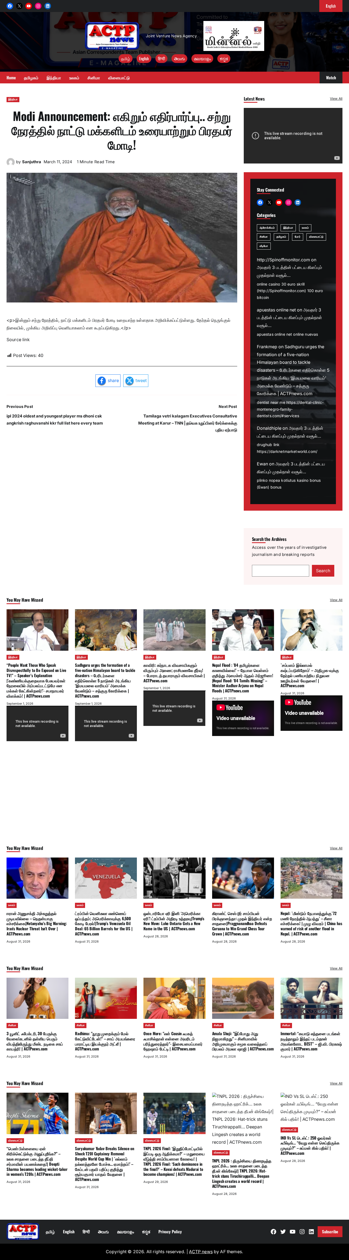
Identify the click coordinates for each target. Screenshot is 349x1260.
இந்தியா (13, 99)
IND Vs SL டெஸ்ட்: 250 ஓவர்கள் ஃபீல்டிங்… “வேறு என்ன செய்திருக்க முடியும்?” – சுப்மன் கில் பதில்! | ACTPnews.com (310, 1145)
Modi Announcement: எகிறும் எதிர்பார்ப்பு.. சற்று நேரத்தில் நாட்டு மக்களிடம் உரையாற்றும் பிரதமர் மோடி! (121, 130)
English (144, 58)
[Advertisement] (174, 800)
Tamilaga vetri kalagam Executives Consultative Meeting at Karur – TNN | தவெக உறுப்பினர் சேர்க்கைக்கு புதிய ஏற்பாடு (187, 423)
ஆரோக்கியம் (267, 227)
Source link (18, 339)
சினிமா (264, 236)
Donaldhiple (269, 428)
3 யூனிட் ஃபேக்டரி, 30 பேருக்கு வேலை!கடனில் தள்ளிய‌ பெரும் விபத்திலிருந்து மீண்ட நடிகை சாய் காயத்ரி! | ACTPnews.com (35, 1041)
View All (336, 98)
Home (11, 77)
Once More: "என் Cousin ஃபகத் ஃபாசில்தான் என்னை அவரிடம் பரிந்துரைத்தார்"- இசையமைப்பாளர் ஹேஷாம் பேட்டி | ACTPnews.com (172, 1041)
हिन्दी (161, 58)
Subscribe (330, 1231)
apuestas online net (276, 310)
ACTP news (200, 1251)
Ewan (262, 464)
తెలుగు (179, 58)
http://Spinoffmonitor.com (283, 259)
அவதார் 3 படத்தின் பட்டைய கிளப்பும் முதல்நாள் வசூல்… (289, 317)
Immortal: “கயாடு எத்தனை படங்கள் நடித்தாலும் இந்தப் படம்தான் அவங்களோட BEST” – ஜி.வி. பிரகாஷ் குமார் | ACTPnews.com (311, 1041)
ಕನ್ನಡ (224, 58)
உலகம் (305, 227)
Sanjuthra (31, 161)
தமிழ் (125, 58)
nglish (331, 6)
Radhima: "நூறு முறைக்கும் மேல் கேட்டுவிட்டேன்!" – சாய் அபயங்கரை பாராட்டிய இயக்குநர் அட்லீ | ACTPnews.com (105, 1041)
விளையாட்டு (316, 236)
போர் (297, 236)
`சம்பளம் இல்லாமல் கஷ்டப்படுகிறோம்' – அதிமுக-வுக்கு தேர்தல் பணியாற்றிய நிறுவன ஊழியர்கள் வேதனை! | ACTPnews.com (310, 675)
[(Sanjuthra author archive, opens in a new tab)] (11, 164)
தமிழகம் (281, 236)
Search (323, 570)
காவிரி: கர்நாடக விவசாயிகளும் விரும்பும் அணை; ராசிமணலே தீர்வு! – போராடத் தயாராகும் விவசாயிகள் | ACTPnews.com (174, 672)
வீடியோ (264, 246)
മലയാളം (202, 58)
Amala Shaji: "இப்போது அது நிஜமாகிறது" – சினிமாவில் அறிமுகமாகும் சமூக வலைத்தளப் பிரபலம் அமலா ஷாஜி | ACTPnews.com (243, 1041)
